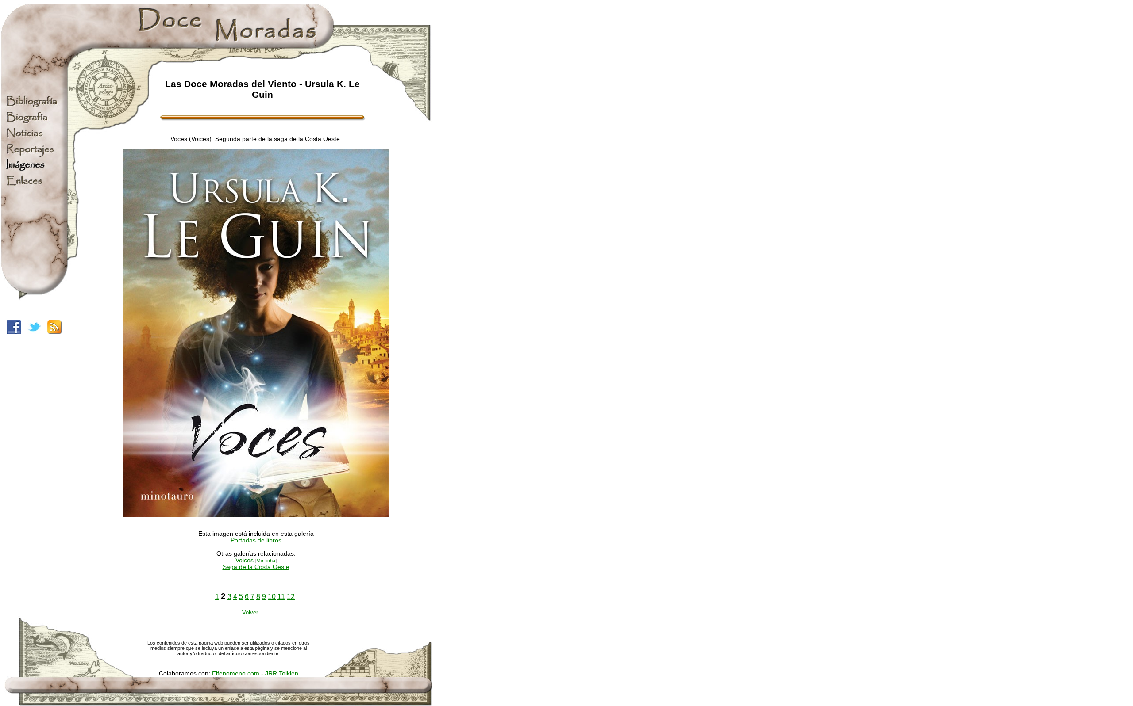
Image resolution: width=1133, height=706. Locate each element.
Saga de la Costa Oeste (256, 567)
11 (281, 596)
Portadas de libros (256, 540)
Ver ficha (266, 560)
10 (272, 596)
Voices (244, 560)
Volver (250, 612)
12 (291, 596)
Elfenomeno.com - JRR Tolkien (255, 673)
